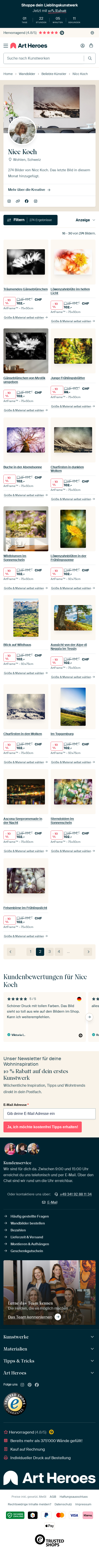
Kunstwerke (16, 1336)
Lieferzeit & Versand (27, 1237)
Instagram (36, 201)
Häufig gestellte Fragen (30, 1216)
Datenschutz (63, 1504)
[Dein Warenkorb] (91, 45)
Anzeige (83, 220)
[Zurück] (11, 952)
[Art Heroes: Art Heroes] (93, 1373)
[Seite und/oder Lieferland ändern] (92, 33)
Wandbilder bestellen (28, 1223)
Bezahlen (18, 1230)
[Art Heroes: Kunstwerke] (93, 1337)
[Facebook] (36, 1385)
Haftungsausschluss (74, 1497)
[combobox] (44, 58)
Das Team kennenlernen (30, 1317)
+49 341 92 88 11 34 (76, 1194)
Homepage (18, 201)
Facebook (27, 201)
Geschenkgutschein (27, 1251)
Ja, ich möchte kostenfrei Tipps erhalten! (42, 1127)
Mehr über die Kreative (26, 189)
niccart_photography (9, 201)
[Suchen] (89, 58)
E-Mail (52, 1202)
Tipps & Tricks (18, 1360)
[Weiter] (88, 952)
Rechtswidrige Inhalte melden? (29, 1504)
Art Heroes (14, 1372)
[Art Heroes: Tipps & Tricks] (93, 1361)
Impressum (83, 1504)
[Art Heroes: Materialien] (93, 1349)
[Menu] (5, 45)
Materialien (15, 1348)
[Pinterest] (29, 1385)
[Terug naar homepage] (28, 45)
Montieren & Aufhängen (30, 1244)
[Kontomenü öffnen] (82, 46)
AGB (53, 1497)
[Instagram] (22, 1385)
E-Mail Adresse (16, 1105)
